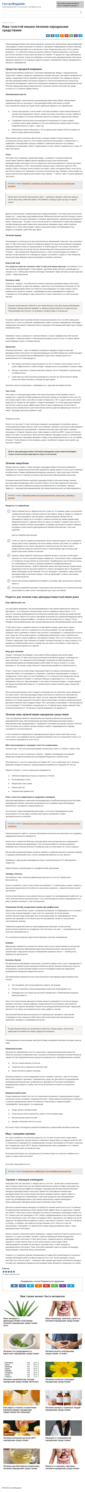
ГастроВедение (13, 4)
